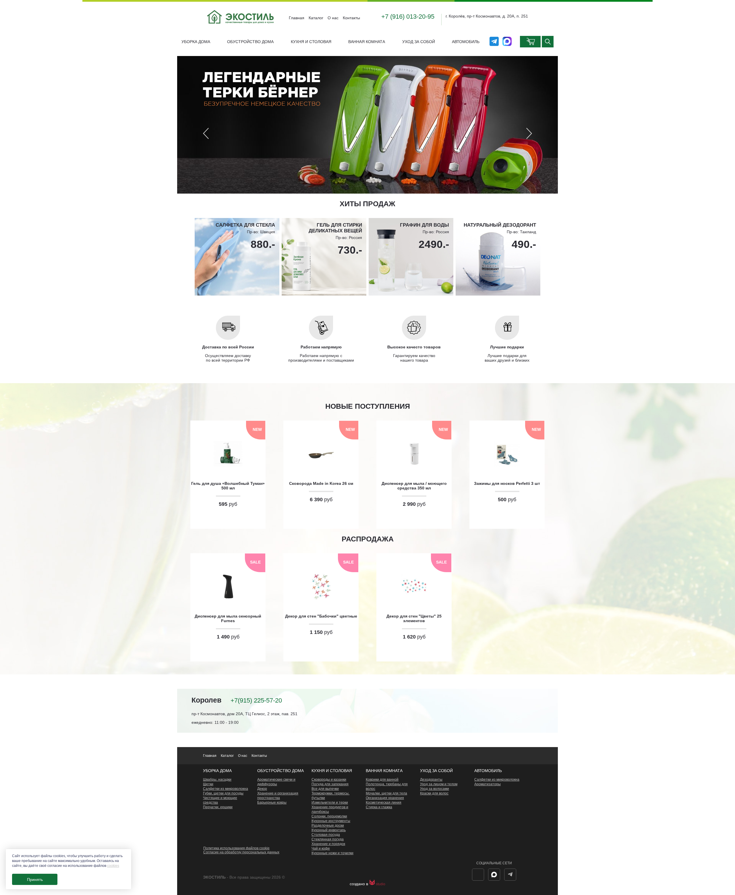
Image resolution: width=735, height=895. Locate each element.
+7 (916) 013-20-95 (407, 16)
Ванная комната (366, 41)
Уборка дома (195, 41)
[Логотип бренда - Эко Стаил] (241, 28)
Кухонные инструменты (331, 821)
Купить (228, 518)
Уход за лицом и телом (438, 784)
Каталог (316, 18)
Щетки (208, 784)
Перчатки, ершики (218, 807)
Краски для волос (434, 793)
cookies (113, 866)
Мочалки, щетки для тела (386, 793)
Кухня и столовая (311, 41)
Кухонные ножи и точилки (332, 853)
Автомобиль (465, 41)
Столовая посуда (326, 835)
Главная (296, 18)
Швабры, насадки (217, 780)
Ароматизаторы (487, 784)
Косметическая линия (383, 803)
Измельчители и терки (330, 803)
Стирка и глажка (379, 807)
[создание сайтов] (372, 884)
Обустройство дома (250, 41)
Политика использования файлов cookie (236, 848)
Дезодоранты (431, 780)
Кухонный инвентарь (329, 830)
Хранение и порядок (328, 844)
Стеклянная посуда (328, 839)
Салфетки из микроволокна (225, 789)
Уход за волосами (434, 789)
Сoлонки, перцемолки (329, 816)
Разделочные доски (328, 825)
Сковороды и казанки (329, 780)
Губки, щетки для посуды (223, 793)
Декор (262, 789)
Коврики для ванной (382, 780)
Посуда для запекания (330, 784)
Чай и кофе (321, 848)
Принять (35, 879)
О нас (333, 18)
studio (380, 884)
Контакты (351, 18)
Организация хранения (385, 798)
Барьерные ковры (272, 803)
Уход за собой (418, 41)
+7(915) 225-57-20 (256, 700)
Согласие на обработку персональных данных (241, 852)
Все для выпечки (325, 789)
